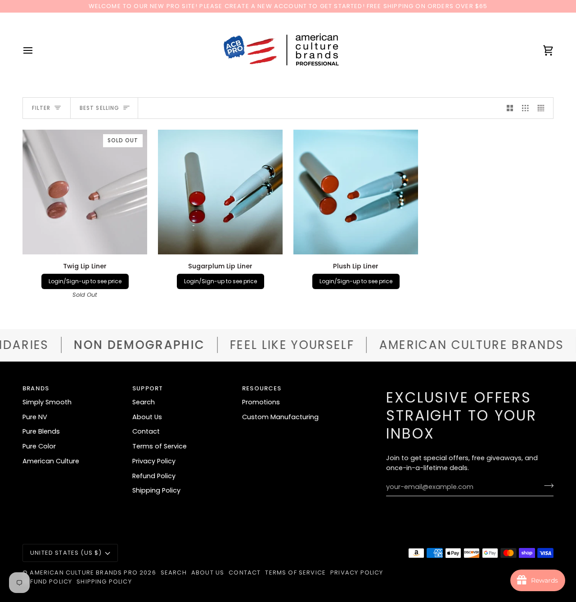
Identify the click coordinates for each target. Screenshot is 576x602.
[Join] (546, 486)
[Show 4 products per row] (543, 108)
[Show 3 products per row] (525, 108)
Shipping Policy (156, 490)
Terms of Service (159, 446)
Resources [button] (262, 388)
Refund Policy (154, 475)
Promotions (261, 402)
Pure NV (34, 416)
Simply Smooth (47, 402)
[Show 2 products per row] (510, 108)
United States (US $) (66, 552)
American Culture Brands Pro (84, 572)
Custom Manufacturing (280, 416)
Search (143, 402)
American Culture (50, 461)
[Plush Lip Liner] (355, 192)
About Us (147, 416)
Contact (146, 431)
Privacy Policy (154, 461)
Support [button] (147, 388)
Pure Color (39, 446)
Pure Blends (41, 431)
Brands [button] (35, 388)
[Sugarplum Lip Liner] (220, 192)
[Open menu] (36, 51)
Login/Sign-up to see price (85, 281)
